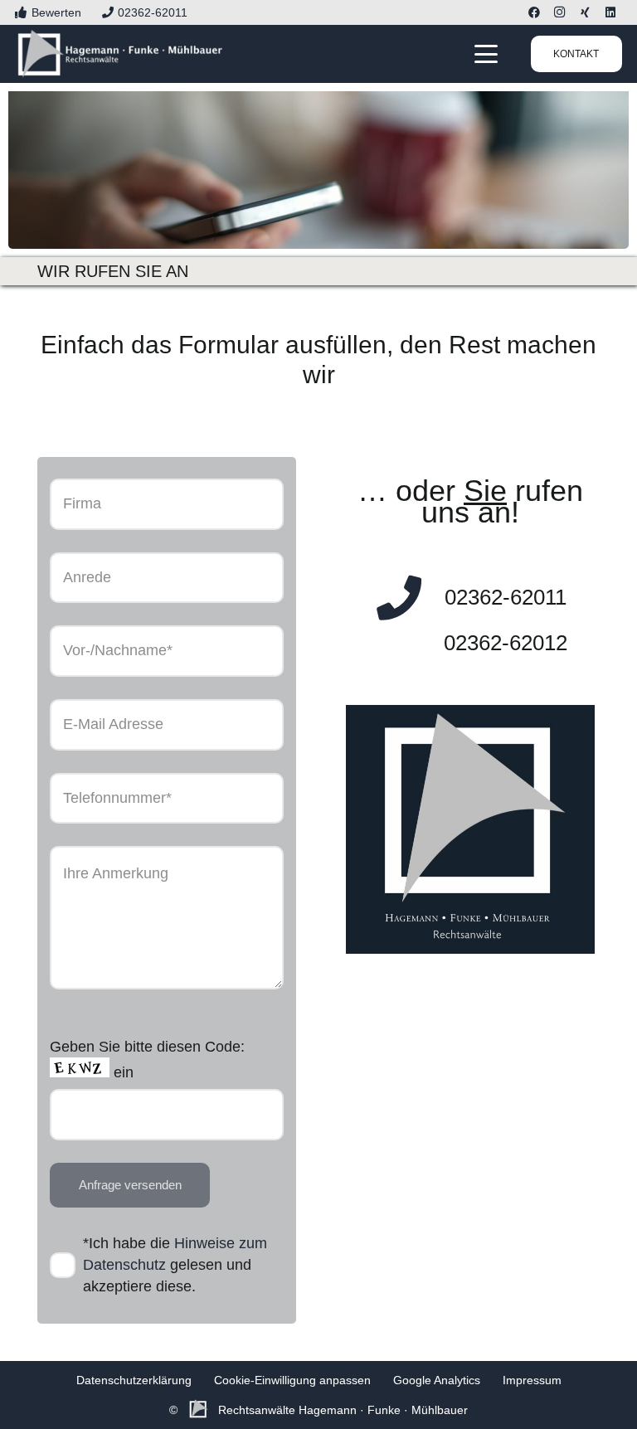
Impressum (532, 1380)
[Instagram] (559, 12)
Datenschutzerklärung (134, 1380)
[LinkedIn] (610, 12)
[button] (486, 54)
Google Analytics (436, 1380)
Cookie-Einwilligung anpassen (292, 1380)
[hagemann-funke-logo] (120, 54)
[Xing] (584, 12)
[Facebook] (534, 12)
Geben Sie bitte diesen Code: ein (147, 1059)
